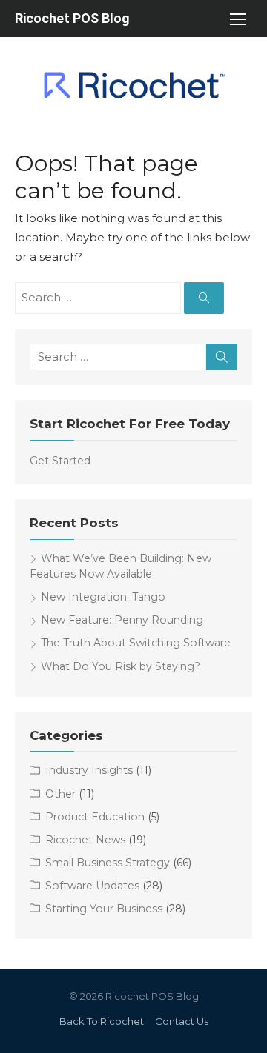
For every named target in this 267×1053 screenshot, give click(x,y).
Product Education (95, 816)
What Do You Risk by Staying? (120, 666)
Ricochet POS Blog (72, 18)
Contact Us (181, 1021)
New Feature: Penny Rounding (122, 619)
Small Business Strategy (107, 862)
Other (60, 793)
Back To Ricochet (101, 1021)
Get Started (60, 460)
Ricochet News (85, 839)
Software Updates (92, 885)
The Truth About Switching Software (136, 642)
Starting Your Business (103, 908)
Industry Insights (89, 770)
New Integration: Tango (103, 597)
